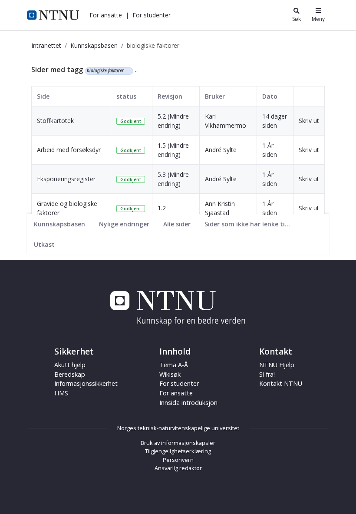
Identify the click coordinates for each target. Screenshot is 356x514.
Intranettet (46, 45)
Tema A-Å (173, 365)
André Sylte (221, 150)
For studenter (179, 383)
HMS (61, 393)
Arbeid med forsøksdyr (69, 150)
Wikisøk (170, 374)
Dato (269, 96)
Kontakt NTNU (280, 383)
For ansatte (176, 393)
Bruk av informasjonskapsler (178, 443)
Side (43, 96)
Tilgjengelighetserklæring (178, 451)
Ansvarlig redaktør (178, 468)
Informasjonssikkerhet (86, 383)
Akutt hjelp (70, 365)
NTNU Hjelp (276, 365)
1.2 (162, 208)
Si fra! (267, 374)
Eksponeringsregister (66, 179)
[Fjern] (127, 70)
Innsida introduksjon (188, 402)
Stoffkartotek (55, 120)
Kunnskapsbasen (94, 45)
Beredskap (69, 374)
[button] (105, 15)
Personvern (178, 460)
